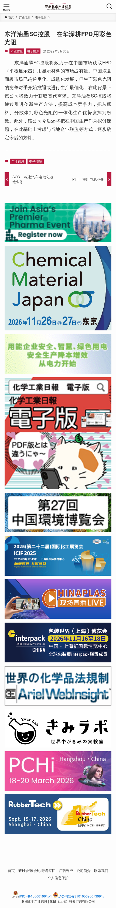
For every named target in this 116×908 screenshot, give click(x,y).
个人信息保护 (58, 877)
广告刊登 (66, 870)
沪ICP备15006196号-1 (35, 896)
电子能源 (33, 51)
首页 (11, 870)
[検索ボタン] (109, 6)
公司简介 (84, 870)
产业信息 (17, 51)
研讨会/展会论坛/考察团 (37, 870)
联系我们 (101, 870)
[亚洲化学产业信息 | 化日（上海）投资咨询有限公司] (58, 6)
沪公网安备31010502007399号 (81, 896)
